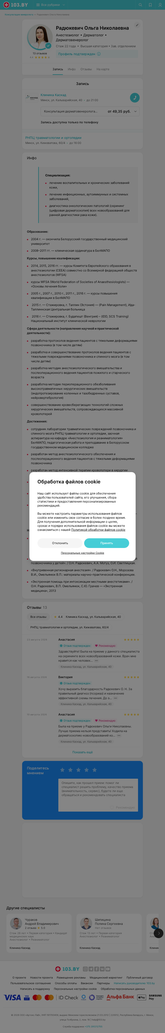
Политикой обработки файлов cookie (98, 530)
